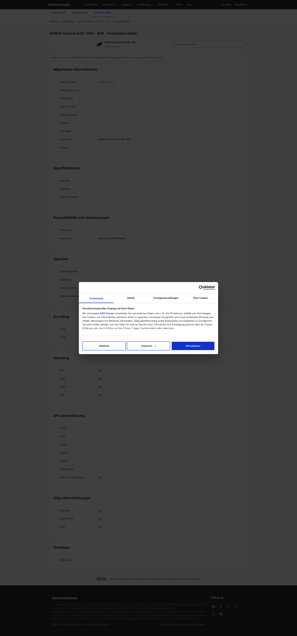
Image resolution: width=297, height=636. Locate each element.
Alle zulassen (193, 346)
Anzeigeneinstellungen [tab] (165, 298)
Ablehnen (104, 346)
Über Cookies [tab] (200, 298)
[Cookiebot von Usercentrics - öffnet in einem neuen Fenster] (201, 287)
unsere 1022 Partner (103, 313)
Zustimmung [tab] (96, 298)
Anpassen (146, 346)
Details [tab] (131, 298)
